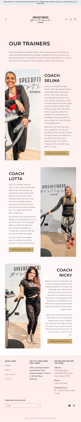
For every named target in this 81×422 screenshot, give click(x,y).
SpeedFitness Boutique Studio (37, 418)
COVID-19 (8, 379)
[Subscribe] (38, 405)
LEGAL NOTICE (10, 374)
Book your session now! (57, 153)
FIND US (8, 370)
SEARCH (8, 366)
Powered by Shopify (51, 418)
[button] (6, 19)
